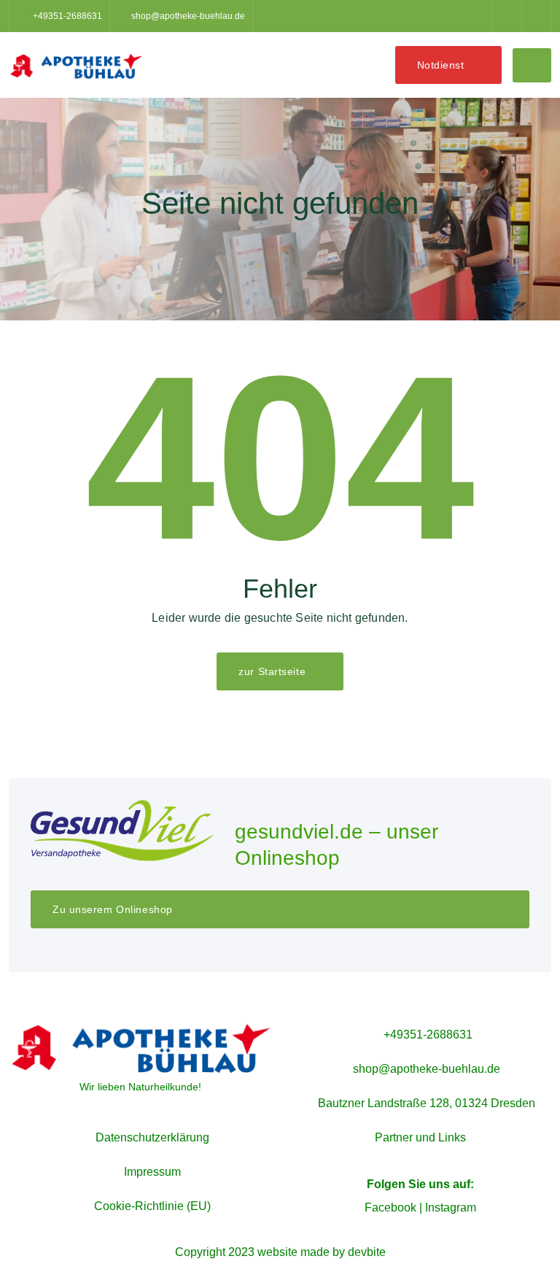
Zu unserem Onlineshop (112, 909)
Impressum (152, 1172)
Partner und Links (420, 1137)
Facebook (390, 1207)
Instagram (450, 1207)
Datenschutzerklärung (152, 1137)
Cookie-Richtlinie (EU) (152, 1206)
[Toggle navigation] (532, 65)
